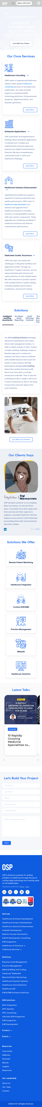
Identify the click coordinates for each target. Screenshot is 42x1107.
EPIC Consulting (9, 1013)
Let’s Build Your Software (21, 439)
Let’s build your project (21, 43)
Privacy (21, 887)
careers (5, 1091)
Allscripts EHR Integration (13, 1017)
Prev (33, 529)
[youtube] (10, 892)
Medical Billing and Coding (14, 970)
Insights (5, 1066)
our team (6, 1087)
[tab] (7, 320)
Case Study (7, 1051)
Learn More (30, 110)
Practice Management (12, 966)
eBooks (5, 1063)
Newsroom (7, 1070)
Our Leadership (9, 1078)
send (7, 843)
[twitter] (16, 892)
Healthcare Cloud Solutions (14, 985)
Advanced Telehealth (11, 973)
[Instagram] (22, 892)
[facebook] (28, 892)
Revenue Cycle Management (14, 962)
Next (38, 529)
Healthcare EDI (8, 989)
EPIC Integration (9, 1005)
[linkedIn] (4, 892)
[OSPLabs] (4, 3)
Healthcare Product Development (17, 923)
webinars (6, 1055)
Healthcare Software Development (17, 919)
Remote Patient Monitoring (14, 977)
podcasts (6, 1059)
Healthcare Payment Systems (15, 981)
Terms (27, 887)
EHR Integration (9, 942)
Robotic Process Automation (15, 934)
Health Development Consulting (16, 938)
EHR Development (10, 1024)
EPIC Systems (8, 1009)
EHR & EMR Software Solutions (15, 993)
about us (6, 1083)
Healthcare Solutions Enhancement (17, 926)
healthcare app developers (16, 204)
